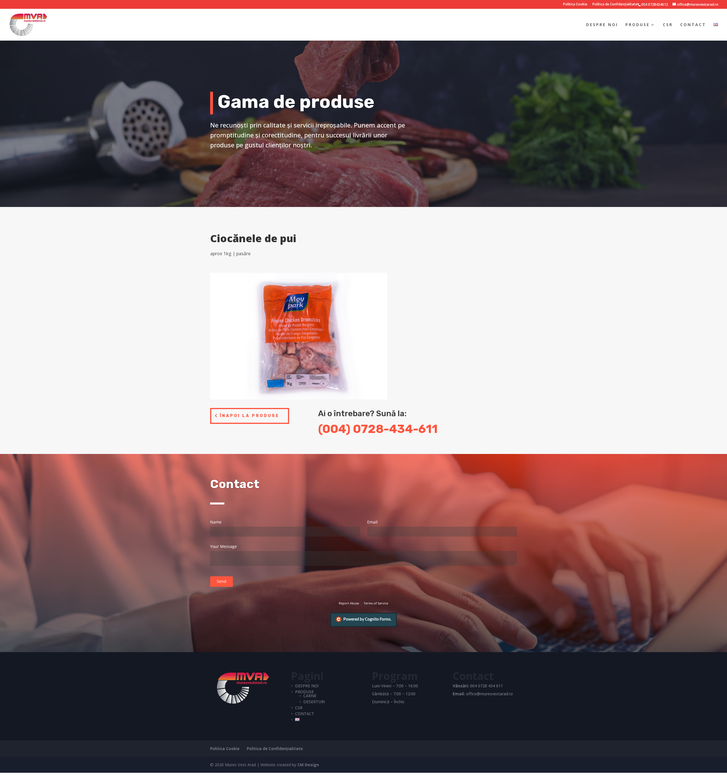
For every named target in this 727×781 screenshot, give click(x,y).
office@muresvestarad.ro (489, 693)
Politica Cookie (575, 5)
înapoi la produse (249, 415)
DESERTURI (314, 701)
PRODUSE (637, 25)
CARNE (309, 695)
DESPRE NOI (602, 25)
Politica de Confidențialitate (614, 5)
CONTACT (693, 25)
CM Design (308, 764)
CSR (668, 25)
